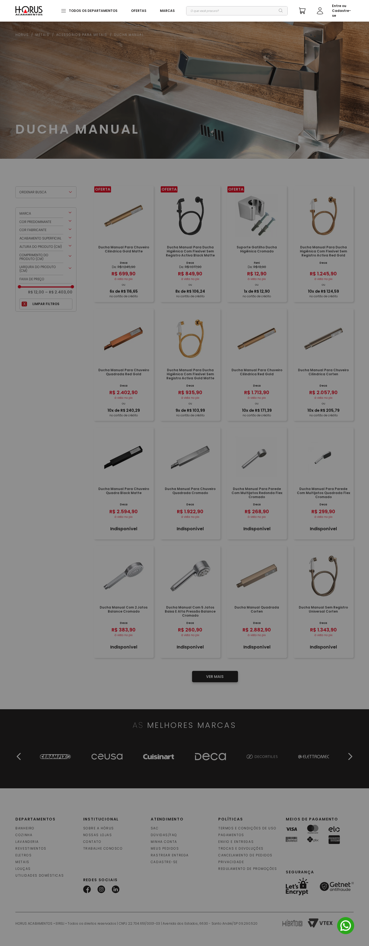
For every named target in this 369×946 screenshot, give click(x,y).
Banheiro (24, 828)
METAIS (42, 35)
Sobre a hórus (98, 828)
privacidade (231, 862)
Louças (23, 868)
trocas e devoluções (241, 848)
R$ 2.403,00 (58, 292)
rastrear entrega (170, 855)
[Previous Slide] (18, 756)
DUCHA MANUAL (129, 35)
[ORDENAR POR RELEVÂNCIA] (45, 192)
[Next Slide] (350, 756)
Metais (22, 862)
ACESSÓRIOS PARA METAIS (81, 35)
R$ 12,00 (36, 292)
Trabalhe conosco (103, 848)
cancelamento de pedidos (245, 855)
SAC (155, 828)
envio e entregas (236, 841)
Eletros (23, 855)
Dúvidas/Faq (164, 835)
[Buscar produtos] (281, 10)
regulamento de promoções (247, 868)
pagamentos (231, 835)
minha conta (164, 841)
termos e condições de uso (247, 828)
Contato (92, 841)
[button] (45, 214)
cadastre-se (164, 862)
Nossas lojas (97, 835)
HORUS (22, 35)
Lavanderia (27, 841)
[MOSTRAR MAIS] (215, 676)
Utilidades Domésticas (39, 875)
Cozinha (23, 835)
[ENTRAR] (335, 10)
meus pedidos (165, 848)
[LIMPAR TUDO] (45, 304)
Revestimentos (30, 848)
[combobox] (236, 10)
